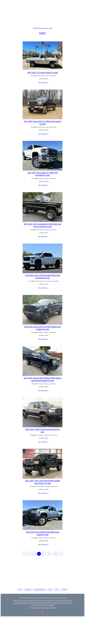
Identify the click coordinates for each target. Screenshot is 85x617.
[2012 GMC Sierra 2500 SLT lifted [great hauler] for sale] (42, 118)
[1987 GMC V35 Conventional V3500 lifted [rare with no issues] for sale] (42, 221)
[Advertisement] (42, 12)
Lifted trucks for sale (42, 28)
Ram (50, 589)
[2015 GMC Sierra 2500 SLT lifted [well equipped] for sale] (42, 170)
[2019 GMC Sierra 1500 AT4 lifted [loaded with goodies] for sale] (42, 324)
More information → (43, 82)
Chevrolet (27, 589)
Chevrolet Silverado (39, 589)
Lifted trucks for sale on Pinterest (48, 607)
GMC (42, 33)
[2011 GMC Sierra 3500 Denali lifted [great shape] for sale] (42, 529)
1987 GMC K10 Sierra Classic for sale (42, 72)
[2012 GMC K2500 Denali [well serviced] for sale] (42, 426)
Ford (19, 589)
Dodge (64, 589)
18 (55, 553)
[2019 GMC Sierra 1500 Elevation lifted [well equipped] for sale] (42, 272)
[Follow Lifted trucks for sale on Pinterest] (42, 612)
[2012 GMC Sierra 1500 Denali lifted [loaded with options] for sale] (42, 478)
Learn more (51, 605)
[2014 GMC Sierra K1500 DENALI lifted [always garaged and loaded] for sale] (42, 375)
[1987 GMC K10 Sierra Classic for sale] (42, 70)
